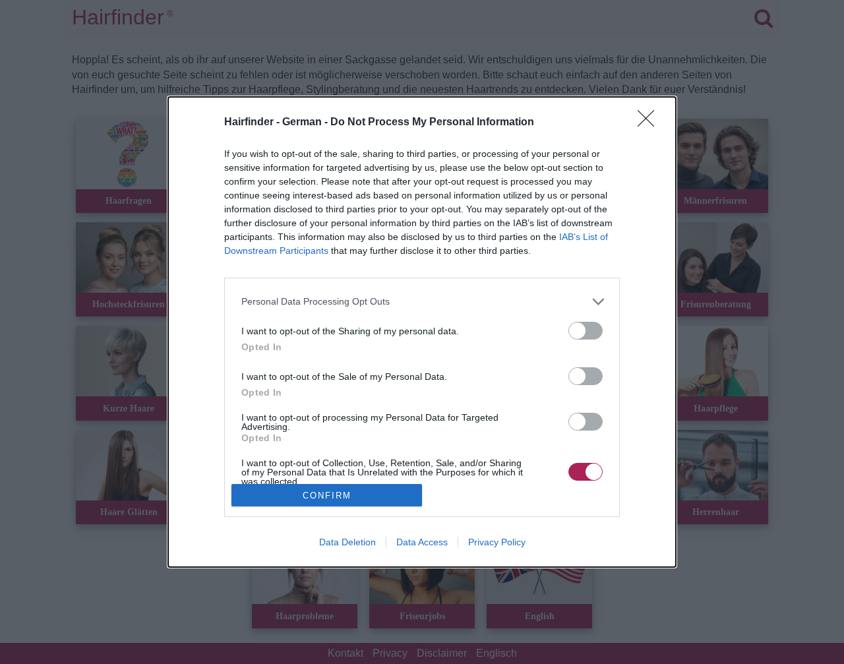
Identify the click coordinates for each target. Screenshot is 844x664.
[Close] (650, 122)
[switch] (585, 331)
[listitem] (422, 302)
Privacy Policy (497, 542)
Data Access (422, 542)
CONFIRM (327, 495)
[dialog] (422, 332)
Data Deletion (347, 542)
